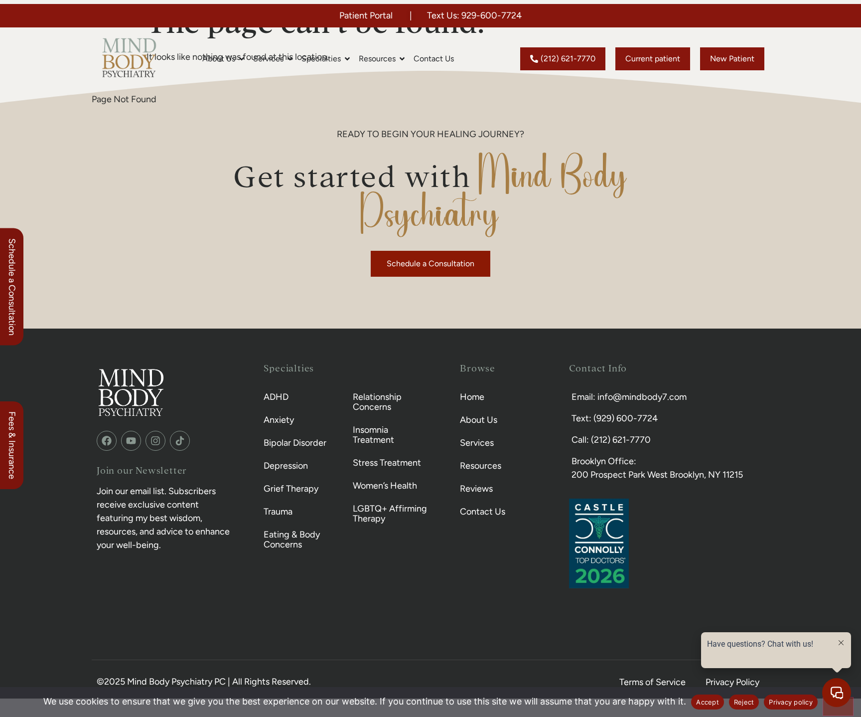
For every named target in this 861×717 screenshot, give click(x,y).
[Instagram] (155, 441)
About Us (478, 419)
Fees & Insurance (11, 445)
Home (472, 396)
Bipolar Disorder (295, 442)
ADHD (276, 396)
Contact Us (482, 511)
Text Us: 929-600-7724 (474, 15)
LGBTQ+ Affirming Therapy (390, 513)
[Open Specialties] (347, 59)
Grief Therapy (291, 488)
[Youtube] (131, 441)
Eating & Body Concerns (292, 539)
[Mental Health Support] (180, 441)
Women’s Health (385, 485)
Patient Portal (366, 15)
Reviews (476, 488)
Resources (480, 465)
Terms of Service (652, 682)
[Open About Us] (242, 59)
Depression (286, 465)
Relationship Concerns (377, 401)
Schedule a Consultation (11, 287)
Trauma (278, 511)
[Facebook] (107, 441)
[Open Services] (290, 59)
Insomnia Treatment (373, 434)
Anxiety (279, 419)
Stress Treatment (387, 462)
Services (477, 442)
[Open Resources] (402, 59)
